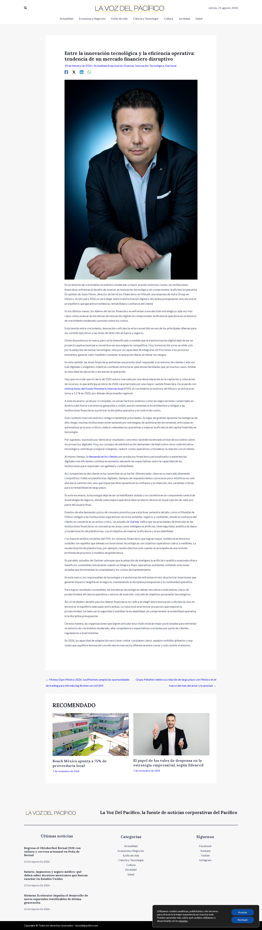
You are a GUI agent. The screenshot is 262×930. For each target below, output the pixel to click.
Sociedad (131, 869)
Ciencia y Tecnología (130, 860)
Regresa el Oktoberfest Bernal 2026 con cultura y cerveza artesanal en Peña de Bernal (52, 851)
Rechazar (243, 919)
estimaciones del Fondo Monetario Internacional (94, 388)
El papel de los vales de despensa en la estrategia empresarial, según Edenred (168, 762)
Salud (131, 874)
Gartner (135, 521)
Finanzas (129, 65)
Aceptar (242, 912)
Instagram (205, 860)
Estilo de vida (131, 855)
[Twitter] (74, 72)
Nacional (170, 65)
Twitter (205, 855)
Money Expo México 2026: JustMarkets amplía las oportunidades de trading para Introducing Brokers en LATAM (88, 680)
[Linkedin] (81, 72)
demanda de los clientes (103, 456)
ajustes (183, 920)
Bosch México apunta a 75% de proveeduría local (80, 763)
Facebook (205, 846)
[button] (25, 8)
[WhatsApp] (89, 72)
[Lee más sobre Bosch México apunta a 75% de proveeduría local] (91, 734)
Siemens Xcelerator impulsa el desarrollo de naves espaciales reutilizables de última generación (56, 899)
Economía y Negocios (131, 850)
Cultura (130, 864)
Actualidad (131, 846)
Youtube (205, 850)
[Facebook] (66, 72)
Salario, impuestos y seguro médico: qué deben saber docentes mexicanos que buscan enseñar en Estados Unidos (56, 875)
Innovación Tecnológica (149, 65)
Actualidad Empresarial (108, 65)
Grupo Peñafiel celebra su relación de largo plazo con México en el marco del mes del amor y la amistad (176, 680)
